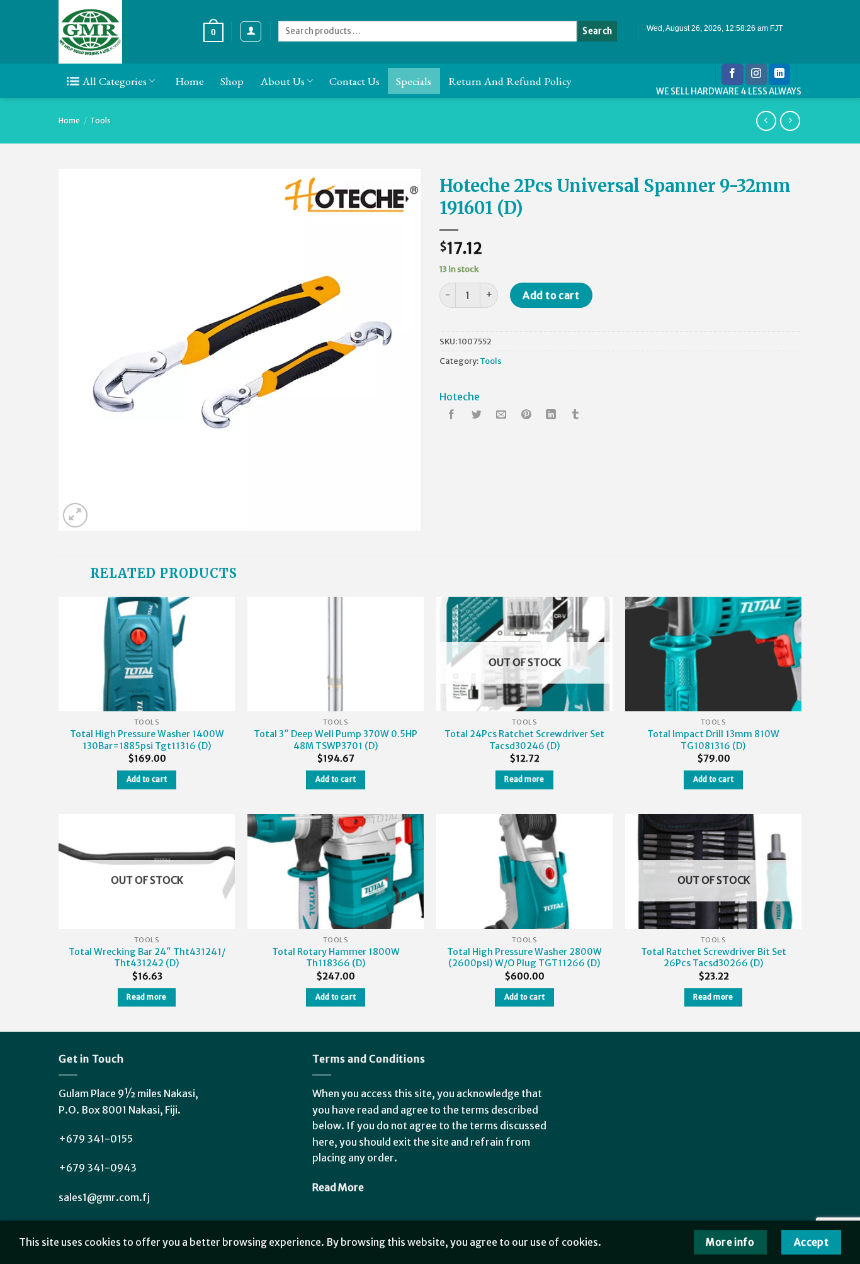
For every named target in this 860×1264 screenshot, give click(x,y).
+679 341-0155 (96, 1138)
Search (597, 31)
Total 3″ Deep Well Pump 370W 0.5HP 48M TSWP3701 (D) (335, 740)
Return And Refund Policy (510, 81)
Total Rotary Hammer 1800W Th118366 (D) (336, 957)
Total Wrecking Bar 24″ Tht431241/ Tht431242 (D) (147, 957)
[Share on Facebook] (452, 415)
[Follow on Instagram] (756, 74)
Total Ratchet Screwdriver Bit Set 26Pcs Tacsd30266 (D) (713, 957)
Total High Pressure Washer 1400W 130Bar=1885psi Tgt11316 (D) (147, 740)
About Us (283, 81)
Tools (100, 120)
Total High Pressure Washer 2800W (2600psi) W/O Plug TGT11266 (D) (524, 957)
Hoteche (459, 396)
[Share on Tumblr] (575, 415)
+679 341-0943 (98, 1167)
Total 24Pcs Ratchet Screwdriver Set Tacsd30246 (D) (524, 740)
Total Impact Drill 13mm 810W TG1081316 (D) (713, 740)
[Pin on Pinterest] (526, 415)
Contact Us (354, 81)
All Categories (114, 81)
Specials (413, 81)
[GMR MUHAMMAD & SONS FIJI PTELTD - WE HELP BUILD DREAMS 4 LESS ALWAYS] (121, 32)
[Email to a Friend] (501, 415)
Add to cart (551, 295)
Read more (524, 779)
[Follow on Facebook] (732, 74)
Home (189, 81)
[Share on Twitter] (476, 415)
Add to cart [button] (147, 779)
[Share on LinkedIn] (551, 415)
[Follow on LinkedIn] (779, 74)
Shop (232, 81)
